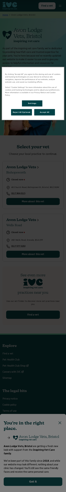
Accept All (44, 112)
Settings (32, 103)
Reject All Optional (21, 112)
